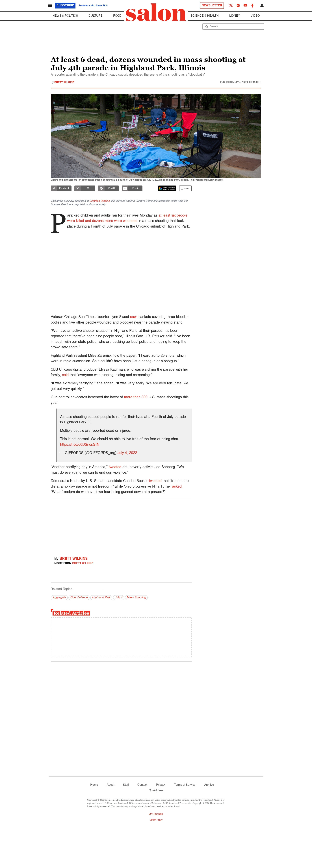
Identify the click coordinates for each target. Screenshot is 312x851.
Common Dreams (99, 201)
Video (255, 15)
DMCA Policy (156, 820)
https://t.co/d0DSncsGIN (79, 445)
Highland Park (101, 597)
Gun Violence (79, 597)
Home (94, 785)
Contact (142, 785)
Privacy (161, 785)
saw (133, 317)
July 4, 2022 (127, 453)
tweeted (115, 467)
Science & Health (204, 15)
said (65, 375)
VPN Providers (156, 814)
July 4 (118, 597)
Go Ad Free (156, 790)
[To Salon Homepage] (156, 12)
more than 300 (136, 397)
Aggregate (59, 597)
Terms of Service (185, 785)
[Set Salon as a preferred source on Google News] (167, 188)
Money (234, 15)
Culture (96, 15)
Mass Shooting (136, 597)
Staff (126, 785)
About (110, 785)
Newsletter (212, 5)
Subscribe (65, 5)
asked (177, 486)
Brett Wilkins (64, 82)
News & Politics (65, 15)
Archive (209, 785)
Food (117, 15)
